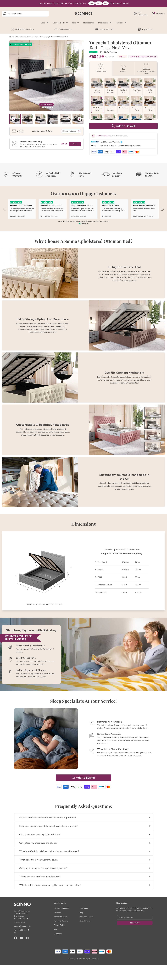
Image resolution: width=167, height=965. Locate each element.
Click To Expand (47, 104)
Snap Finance (85, 921)
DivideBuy (58, 933)
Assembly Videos (86, 917)
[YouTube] (21, 938)
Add (75, 144)
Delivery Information (62, 908)
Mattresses (103, 23)
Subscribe (134, 923)
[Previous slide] (13, 119)
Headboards (88, 23)
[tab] (40, 107)
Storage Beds (59, 23)
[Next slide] (80, 119)
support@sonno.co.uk (22, 926)
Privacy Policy (59, 925)
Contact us (84, 908)
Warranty (57, 912)
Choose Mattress (69, 131)
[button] (27, 119)
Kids (74, 23)
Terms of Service (60, 917)
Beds (43, 23)
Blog (81, 912)
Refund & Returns (61, 921)
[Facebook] (15, 938)
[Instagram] (27, 938)
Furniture (119, 23)
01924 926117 (19, 922)
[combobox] (18, 13)
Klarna (56, 929)
